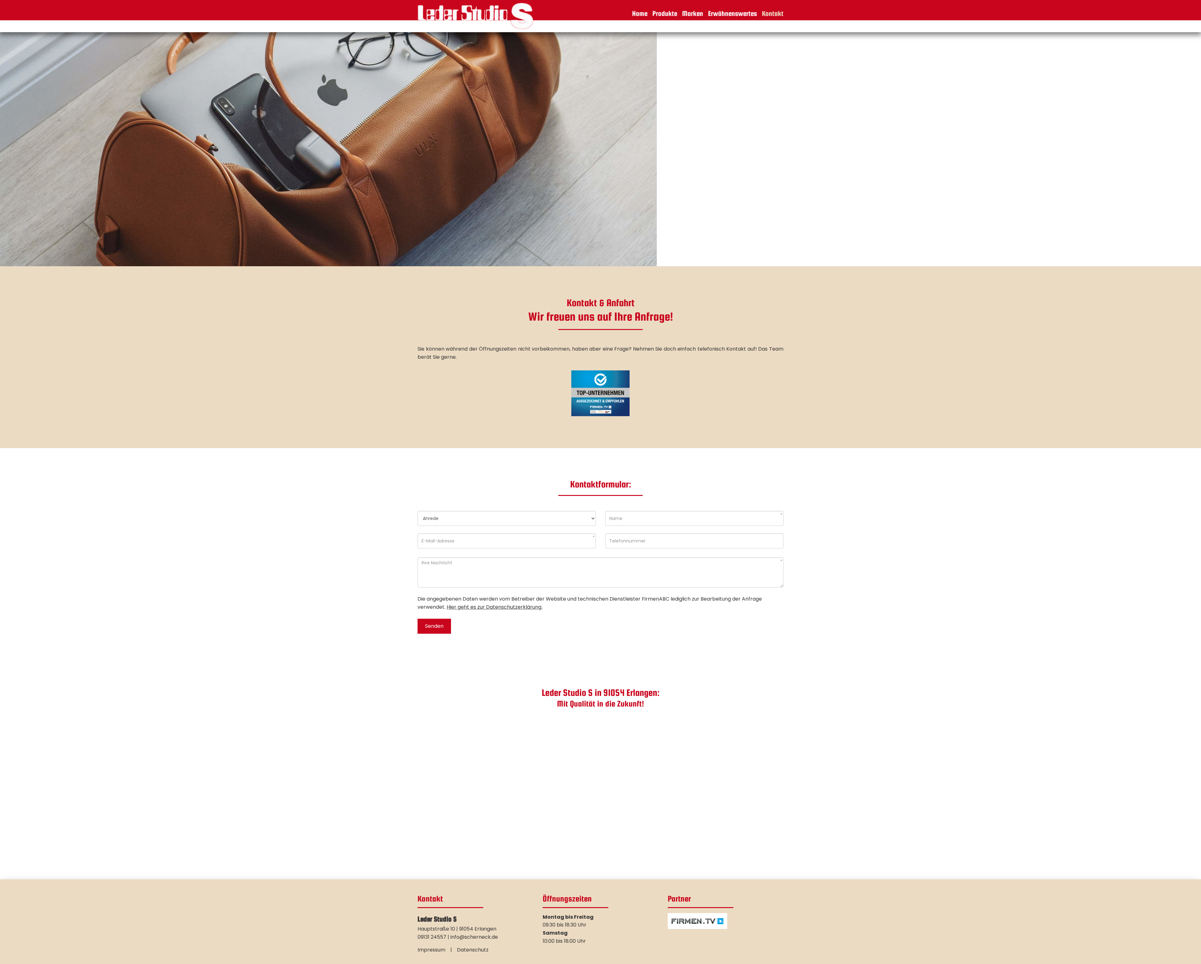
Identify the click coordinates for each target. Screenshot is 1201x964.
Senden (434, 626)
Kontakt (772, 13)
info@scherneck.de (474, 937)
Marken (692, 13)
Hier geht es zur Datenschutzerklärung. (494, 607)
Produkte (664, 13)
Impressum (431, 949)
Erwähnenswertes (732, 13)
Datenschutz (473, 949)
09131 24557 (432, 937)
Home (639, 13)
